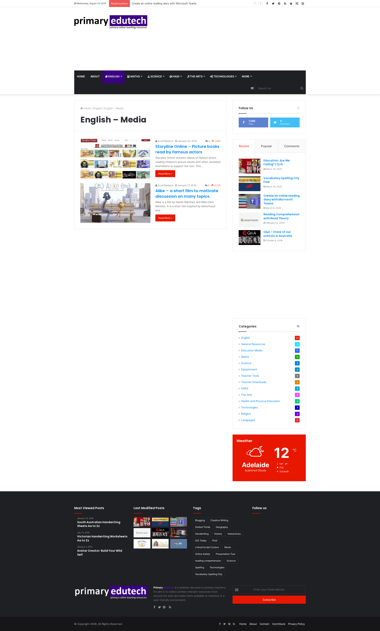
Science (156, 76)
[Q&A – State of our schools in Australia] (249, 237)
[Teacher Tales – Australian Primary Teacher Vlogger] (160, 543)
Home (81, 76)
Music (227, 547)
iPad (214, 540)
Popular (266, 146)
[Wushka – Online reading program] (178, 543)
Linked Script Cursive (207, 547)
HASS (175, 76)
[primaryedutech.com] (110, 22)
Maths (135, 76)
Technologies (223, 76)
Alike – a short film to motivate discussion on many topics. (186, 193)
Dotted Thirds (202, 527)
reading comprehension (208, 560)
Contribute (278, 623)
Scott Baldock (165, 140)
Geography (222, 527)
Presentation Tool (225, 553)
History (218, 533)
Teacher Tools (250, 375)
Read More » (165, 173)
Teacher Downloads (253, 382)
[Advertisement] (229, 38)
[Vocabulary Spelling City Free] (249, 183)
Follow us (259, 508)
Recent (244, 146)
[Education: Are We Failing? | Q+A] (249, 166)
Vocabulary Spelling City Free (281, 180)
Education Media (251, 350)
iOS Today (201, 540)
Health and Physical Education (260, 401)
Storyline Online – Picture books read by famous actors (187, 149)
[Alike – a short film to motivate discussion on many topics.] (115, 203)
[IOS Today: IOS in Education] (178, 533)
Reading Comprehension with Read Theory (158, 3)
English (114, 76)
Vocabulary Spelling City (208, 574)
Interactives (234, 533)
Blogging (200, 520)
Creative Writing (219, 520)
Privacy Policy (296, 623)
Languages (248, 420)
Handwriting (202, 533)
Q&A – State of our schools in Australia (277, 234)
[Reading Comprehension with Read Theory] (249, 220)
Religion (246, 413)
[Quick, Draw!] (142, 543)
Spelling (199, 567)
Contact (264, 623)
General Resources (253, 344)
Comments (291, 146)
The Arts (195, 76)
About (95, 76)
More (245, 76)
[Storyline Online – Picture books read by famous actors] (115, 158)
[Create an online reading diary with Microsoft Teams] (249, 201)
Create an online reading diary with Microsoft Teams (281, 199)
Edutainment (249, 369)
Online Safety (202, 553)
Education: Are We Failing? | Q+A (276, 162)
